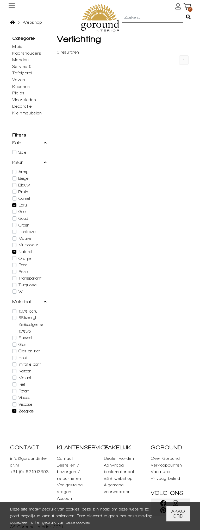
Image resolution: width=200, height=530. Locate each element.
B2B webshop (118, 478)
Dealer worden (119, 458)
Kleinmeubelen (27, 113)
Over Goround (165, 458)
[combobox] (152, 17)
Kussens (21, 86)
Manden (20, 59)
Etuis (17, 46)
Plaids (18, 93)
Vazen (18, 79)
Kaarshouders (26, 53)
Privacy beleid (165, 478)
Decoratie (22, 106)
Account (65, 498)
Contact (65, 458)
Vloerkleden (24, 100)
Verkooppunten (166, 465)
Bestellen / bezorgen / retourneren (69, 472)
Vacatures (161, 471)
